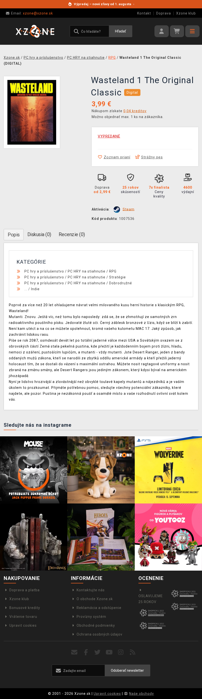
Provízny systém (91, 617)
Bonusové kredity (24, 608)
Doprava (163, 13)
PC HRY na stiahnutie (86, 271)
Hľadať (120, 31)
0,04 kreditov (135, 111)
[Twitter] (97, 652)
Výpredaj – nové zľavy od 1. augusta (104, 4)
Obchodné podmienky (96, 625)
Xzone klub (186, 13)
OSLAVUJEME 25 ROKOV (150, 599)
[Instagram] (121, 652)
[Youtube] (109, 652)
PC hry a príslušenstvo (44, 271)
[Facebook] (86, 652)
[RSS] (132, 652)
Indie (35, 289)
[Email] (74, 652)
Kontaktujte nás (91, 590)
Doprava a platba (24, 590)
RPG (113, 271)
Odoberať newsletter (127, 670)
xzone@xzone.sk (32, 13)
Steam (129, 209)
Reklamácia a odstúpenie (99, 608)
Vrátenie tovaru (23, 617)
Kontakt (144, 13)
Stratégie (117, 277)
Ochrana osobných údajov (99, 634)
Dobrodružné (120, 283)
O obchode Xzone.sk (95, 599)
